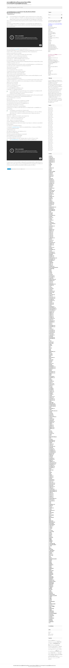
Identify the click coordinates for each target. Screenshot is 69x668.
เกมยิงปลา (50, 596)
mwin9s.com (51, 319)
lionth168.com (51, 285)
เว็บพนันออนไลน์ (51, 608)
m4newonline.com (52, 298)
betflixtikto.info (51, 202)
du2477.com (51, 231)
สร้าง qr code (51, 555)
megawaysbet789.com (53, 308)
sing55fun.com (51, 422)
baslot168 (50, 197)
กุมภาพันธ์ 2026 (50, 114)
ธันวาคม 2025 (50, 116)
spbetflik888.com (52, 440)
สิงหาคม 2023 (50, 146)
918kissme (51, 173)
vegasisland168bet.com (53, 490)
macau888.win (51, 299)
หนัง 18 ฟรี (50, 589)
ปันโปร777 (50, 536)
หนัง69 (50, 590)
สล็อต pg (50, 557)
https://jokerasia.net (52, 49)
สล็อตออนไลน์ (14, 7)
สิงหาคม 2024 (50, 133)
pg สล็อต (50, 344)
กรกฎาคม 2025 (50, 121)
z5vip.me (50, 506)
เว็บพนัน (50, 607)
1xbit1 (50, 166)
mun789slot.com (52, 318)
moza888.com (51, 317)
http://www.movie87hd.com (53, 60)
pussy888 (50, 36)
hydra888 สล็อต (51, 268)
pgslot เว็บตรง (51, 359)
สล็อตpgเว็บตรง (51, 568)
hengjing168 (51, 262)
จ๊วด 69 (50, 513)
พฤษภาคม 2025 (50, 123)
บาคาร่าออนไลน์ (51, 531)
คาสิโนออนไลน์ (51, 512)
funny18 (49, 42)
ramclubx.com (51, 390)
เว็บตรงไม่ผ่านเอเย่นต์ (52, 603)
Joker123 (18, 7)
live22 (49, 68)
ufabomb (50, 474)
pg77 (50, 346)
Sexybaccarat (51, 415)
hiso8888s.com (51, 266)
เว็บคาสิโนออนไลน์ (52, 601)
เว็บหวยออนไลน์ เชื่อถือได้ (52, 613)
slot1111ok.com (51, 433)
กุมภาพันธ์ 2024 (50, 139)
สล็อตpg (50, 567)
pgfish (50, 350)
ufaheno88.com (51, 479)
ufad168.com (51, 475)
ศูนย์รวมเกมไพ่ (51, 551)
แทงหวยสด (50, 616)
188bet (50, 165)
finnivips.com (51, 240)
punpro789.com (51, 384)
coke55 (50, 224)
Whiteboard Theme (38, 666)
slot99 (49, 29)
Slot (49, 429)
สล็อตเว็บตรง (50, 31)
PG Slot (21, 7)
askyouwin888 (51, 191)
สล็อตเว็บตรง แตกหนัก (52, 581)
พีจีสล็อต (50, 538)
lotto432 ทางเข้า (51, 292)
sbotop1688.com (52, 408)
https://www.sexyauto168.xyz (53, 37)
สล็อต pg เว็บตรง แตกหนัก (53, 558)
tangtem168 (51, 455)
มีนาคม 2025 (50, 125)
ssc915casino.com (52, 446)
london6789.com (52, 291)
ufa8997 (50, 472)
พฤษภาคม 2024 (50, 136)
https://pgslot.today (51, 35)
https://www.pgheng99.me (53, 66)
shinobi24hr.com (52, 421)
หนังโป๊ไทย (50, 40)
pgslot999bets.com (52, 368)
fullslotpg (50, 248)
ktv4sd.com (51, 281)
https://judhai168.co (51, 32)
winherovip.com (51, 499)
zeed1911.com (51, 507)
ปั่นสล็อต (50, 532)
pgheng (50, 352)
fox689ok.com (51, 243)
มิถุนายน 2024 (50, 135)
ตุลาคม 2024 (50, 131)
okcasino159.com (52, 330)
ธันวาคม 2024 (50, 129)
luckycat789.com (52, 294)
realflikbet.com (51, 391)
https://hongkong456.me (52, 74)
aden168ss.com (51, 183)
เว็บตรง (50, 602)
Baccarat (50, 195)
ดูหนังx (50, 519)
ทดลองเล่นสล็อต (51, 523)
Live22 (50, 286)
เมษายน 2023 (50, 150)
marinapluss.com (52, 300)
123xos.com (51, 157)
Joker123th (51, 274)
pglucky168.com (52, 357)
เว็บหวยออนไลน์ (51, 612)
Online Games (51, 333)
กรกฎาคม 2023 (50, 147)
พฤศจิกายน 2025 (50, 117)
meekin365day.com (52, 307)
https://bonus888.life (52, 33)
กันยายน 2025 (50, 119)
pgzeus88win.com (52, 371)
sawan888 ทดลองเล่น (52, 404)
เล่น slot (50, 600)
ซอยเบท (50, 516)
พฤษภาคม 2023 (50, 149)
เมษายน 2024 (50, 137)
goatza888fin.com (52, 259)
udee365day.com (52, 466)
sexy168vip (51, 413)
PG (49, 339)
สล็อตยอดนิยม (51, 574)
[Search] (61, 14)
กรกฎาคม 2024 (50, 134)
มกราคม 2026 (50, 115)
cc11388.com (51, 222)
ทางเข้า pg (50, 526)
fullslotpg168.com (52, 249)
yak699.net (51, 505)
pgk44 (50, 356)
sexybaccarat (50, 63)
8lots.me (50, 169)
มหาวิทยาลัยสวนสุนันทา (52, 544)
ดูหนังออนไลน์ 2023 (52, 522)
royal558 (50, 395)
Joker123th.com (51, 275)
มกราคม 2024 (50, 140)
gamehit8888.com (52, 253)
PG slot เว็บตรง (52, 645)
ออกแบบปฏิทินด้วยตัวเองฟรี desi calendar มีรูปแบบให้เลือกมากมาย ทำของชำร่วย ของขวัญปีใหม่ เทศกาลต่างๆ (37, 665)
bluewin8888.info (52, 209)
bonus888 (50, 214)
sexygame (50, 417)
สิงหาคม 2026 (50, 107)
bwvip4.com (51, 217)
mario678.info (51, 304)
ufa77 (50, 471)
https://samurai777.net (52, 46)
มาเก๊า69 (50, 545)
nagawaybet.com (52, 320)
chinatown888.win (52, 223)
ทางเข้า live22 (51, 525)
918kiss (49, 56)
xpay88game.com (52, 504)
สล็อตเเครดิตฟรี (51, 583)
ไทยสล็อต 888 (51, 621)
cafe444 (50, 218)
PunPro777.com (51, 383)
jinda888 (50, 272)
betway (50, 205)
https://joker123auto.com (52, 59)
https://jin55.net (51, 28)
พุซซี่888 (50, 539)
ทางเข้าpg (50, 649)
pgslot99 (50, 364)
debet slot (50, 227)
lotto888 (50, 293)
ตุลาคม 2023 (50, 144)
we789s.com (51, 497)
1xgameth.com (51, 167)
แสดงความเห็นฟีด (50, 634)
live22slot (50, 287)
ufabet (50, 473)
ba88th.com (51, 192)
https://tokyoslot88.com (52, 47)
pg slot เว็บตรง (51, 343)
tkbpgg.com (51, 460)
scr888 (50, 409)
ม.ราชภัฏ (50, 542)
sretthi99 (50, 442)
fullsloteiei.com (51, 247)
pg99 (50, 349)
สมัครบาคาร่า (51, 554)
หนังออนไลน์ (51, 593)
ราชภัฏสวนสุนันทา (52, 550)
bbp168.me (51, 198)
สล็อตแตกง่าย (51, 584)
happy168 (50, 261)
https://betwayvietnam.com (53, 48)
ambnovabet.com (52, 190)
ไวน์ (49, 622)
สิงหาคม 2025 (50, 120)
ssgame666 (51, 447)
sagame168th (51, 402)
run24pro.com (51, 397)
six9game (50, 423)
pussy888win (51, 389)
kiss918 (49, 43)
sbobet (50, 407)
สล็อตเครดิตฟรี (51, 577)
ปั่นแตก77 (50, 535)
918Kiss (50, 170)
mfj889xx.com (51, 312)
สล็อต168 (53, 653)
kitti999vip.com (51, 280)
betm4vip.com (51, 204)
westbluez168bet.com (52, 498)
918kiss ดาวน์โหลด (52, 171)
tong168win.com (52, 461)
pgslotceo (50, 369)
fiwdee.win (51, 241)
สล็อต (11, 7)
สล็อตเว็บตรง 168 (51, 580)
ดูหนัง (49, 69)
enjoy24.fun (51, 234)
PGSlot (8, 7)
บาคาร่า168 (51, 530)
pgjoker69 (51, 355)
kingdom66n (51, 278)
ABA (50, 177)
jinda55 (53, 642)
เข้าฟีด (49, 633)
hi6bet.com (51, 263)
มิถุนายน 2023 (50, 148)
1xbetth (49, 41)
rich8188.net (51, 394)
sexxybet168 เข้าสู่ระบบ (16, 127)
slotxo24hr (50, 38)
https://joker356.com (52, 45)
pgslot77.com (51, 363)
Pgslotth (50, 370)
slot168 (50, 434)
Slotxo (60, 646)
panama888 (51, 336)
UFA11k (50, 468)
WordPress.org (50, 635)
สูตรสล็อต (50, 588)
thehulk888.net (51, 458)
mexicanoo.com (51, 311)
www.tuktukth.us (52, 500)
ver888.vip (51, 492)
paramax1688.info (52, 338)
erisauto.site (51, 235)
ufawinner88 (51, 485)
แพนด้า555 (50, 619)
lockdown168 (51, 288)
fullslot (49, 67)
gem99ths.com (51, 255)
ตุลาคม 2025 (50, 118)
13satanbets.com (52, 158)
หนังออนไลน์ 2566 (52, 594)
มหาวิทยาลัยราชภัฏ (52, 543)
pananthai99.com (52, 337)
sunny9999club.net (52, 452)
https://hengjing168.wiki (52, 27)
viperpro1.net (51, 493)
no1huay (50, 327)
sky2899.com (51, 426)
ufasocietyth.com (52, 484)
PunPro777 (51, 382)
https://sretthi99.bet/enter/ (53, 267)
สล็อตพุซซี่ (50, 571)
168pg (50, 163)
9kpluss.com (51, 176)
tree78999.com (51, 465)
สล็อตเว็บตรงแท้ (51, 582)
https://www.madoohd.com (53, 57)
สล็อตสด (50, 575)
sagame (49, 58)
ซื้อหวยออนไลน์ (51, 517)
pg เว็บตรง (50, 345)
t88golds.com (51, 454)
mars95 (50, 305)
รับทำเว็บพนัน (51, 549)
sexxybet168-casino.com (10, 14)
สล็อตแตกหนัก (51, 586)
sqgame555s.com (52, 441)
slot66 (49, 30)
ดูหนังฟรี (49, 72)
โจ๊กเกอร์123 (50, 26)
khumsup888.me (52, 276)
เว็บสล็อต (50, 609)
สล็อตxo (50, 569)
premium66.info (51, 376)
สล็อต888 (49, 34)
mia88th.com (51, 313)
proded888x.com (52, 377)
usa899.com (51, 487)
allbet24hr (50, 186)
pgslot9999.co (51, 365)
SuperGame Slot (51, 453)
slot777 (50, 435)
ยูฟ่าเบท (50, 548)
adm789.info (51, 184)
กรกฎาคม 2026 (50, 108)
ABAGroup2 (51, 178)
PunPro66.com (51, 381)
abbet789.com (51, 179)
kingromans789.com (52, 279)
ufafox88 (50, 478)
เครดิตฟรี (50, 599)
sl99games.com (51, 427)
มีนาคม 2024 (50, 138)
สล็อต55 (50, 561)
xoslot (50, 503)
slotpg (49, 39)
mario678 (50, 301)
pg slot (49, 64)
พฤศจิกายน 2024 (50, 130)
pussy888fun (51, 388)
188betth (49, 640)
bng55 (50, 211)
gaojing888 (51, 254)
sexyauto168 (51, 414)
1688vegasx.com (52, 160)
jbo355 (50, 269)
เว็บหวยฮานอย (51, 614)
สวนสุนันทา (50, 587)
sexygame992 (51, 420)
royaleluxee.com (52, 396)
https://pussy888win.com (52, 62)
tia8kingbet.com (52, 459)
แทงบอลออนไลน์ (51, 615)
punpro (50, 378)
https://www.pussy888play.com (53, 61)
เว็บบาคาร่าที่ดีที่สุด (52, 606)
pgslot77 (50, 362)
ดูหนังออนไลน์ (50, 70)
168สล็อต (50, 164)
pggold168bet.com (52, 351)
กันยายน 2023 (50, 145)
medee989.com (51, 306)
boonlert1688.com (52, 215)
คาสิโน (50, 511)
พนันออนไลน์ (51, 537)
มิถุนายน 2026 (50, 109)
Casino (50, 221)
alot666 (50, 189)
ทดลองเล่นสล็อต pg (52, 524)
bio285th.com (51, 208)
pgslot (49, 50)
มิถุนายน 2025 (50, 122)
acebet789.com (51, 182)
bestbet (50, 199)
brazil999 (50, 216)
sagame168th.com (52, 403)
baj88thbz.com (51, 196)
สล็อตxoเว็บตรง (51, 570)
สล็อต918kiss (51, 564)
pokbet (50, 375)
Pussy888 (50, 387)
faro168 (49, 73)
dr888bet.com (51, 230)
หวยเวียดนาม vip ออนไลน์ (53, 595)
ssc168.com (51, 445)
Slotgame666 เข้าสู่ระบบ (53, 436)
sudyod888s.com (52, 449)
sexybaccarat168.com (52, 416)
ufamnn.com (51, 481)
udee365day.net (52, 467)
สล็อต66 (50, 562)
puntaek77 (51, 385)
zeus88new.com (52, 510)
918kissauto (51, 172)
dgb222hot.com (51, 229)
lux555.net (51, 295)
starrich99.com (51, 448)
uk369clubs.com (52, 486)
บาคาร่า (50, 529)
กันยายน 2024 (50, 132)
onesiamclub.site (52, 332)
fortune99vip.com (52, 242)
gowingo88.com (51, 260)
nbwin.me (50, 323)
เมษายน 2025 (50, 124)
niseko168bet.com (52, 325)
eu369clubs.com (52, 237)
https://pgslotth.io (51, 44)
